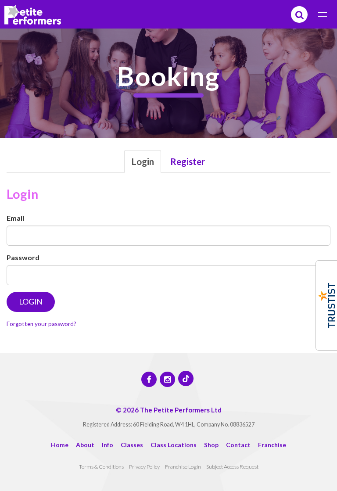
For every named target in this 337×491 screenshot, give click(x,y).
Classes (132, 444)
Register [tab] (187, 161)
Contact (238, 444)
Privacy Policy (144, 466)
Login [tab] (142, 161)
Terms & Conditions (101, 466)
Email (15, 218)
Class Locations (174, 444)
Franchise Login (183, 466)
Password (23, 257)
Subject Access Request (232, 466)
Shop (211, 444)
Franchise (272, 444)
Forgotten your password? (41, 323)
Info (107, 444)
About (85, 444)
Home (59, 444)
